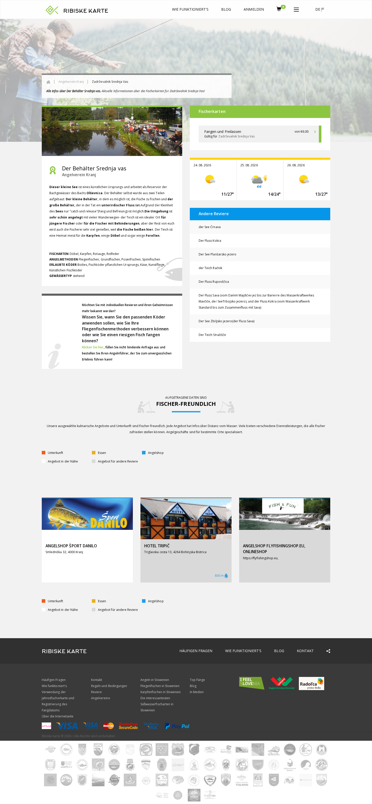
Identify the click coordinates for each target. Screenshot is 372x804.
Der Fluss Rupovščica (214, 281)
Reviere (96, 692)
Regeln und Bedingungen (109, 686)
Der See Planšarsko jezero (217, 254)
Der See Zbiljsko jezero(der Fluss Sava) (226, 321)
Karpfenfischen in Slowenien (160, 692)
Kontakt (305, 650)
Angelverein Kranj (71, 81)
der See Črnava (210, 227)
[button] (296, 8)
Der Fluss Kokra (210, 240)
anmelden (254, 9)
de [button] (318, 9)
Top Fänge (197, 680)
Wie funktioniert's (190, 9)
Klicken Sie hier (93, 347)
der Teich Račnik (210, 268)
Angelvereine (100, 698)
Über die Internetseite (57, 716)
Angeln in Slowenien (154, 680)
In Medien (197, 692)
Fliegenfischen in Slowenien (159, 686)
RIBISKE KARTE (85, 11)
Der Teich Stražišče (212, 335)
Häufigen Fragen (196, 650)
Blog (226, 9)
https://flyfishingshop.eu (260, 558)
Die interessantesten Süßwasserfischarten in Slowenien (156, 704)
